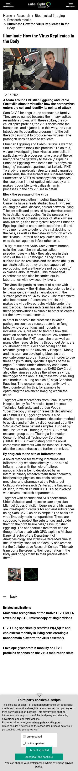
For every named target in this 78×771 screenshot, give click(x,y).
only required (34, 736)
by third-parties (35, 743)
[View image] (14, 574)
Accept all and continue (39, 757)
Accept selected (39, 750)
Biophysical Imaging (50, 16)
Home (7, 16)
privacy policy (39, 722)
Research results (19, 20)
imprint (56, 722)
